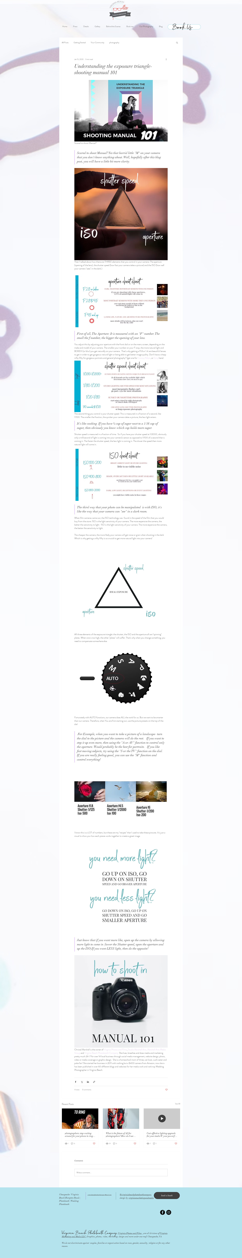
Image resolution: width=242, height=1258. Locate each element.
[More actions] (166, 59)
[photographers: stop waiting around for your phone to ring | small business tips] (80, 1118)
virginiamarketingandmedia (141, 1198)
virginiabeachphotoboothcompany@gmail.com (99, 1195)
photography (114, 42)
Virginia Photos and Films (130, 1233)
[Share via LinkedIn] (88, 1082)
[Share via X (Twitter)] (82, 1082)
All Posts (65, 42)
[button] (177, 43)
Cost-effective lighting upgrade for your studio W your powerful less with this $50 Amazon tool (161, 1134)
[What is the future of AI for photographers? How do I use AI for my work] (121, 1118)
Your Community (97, 42)
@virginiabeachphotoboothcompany (136, 1194)
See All (177, 1103)
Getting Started (80, 42)
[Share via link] (94, 1082)
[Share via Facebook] (75, 1082)
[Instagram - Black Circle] (168, 1212)
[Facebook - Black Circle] (162, 1212)
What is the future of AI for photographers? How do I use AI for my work (119, 1134)
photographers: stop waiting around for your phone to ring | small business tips (79, 1134)
